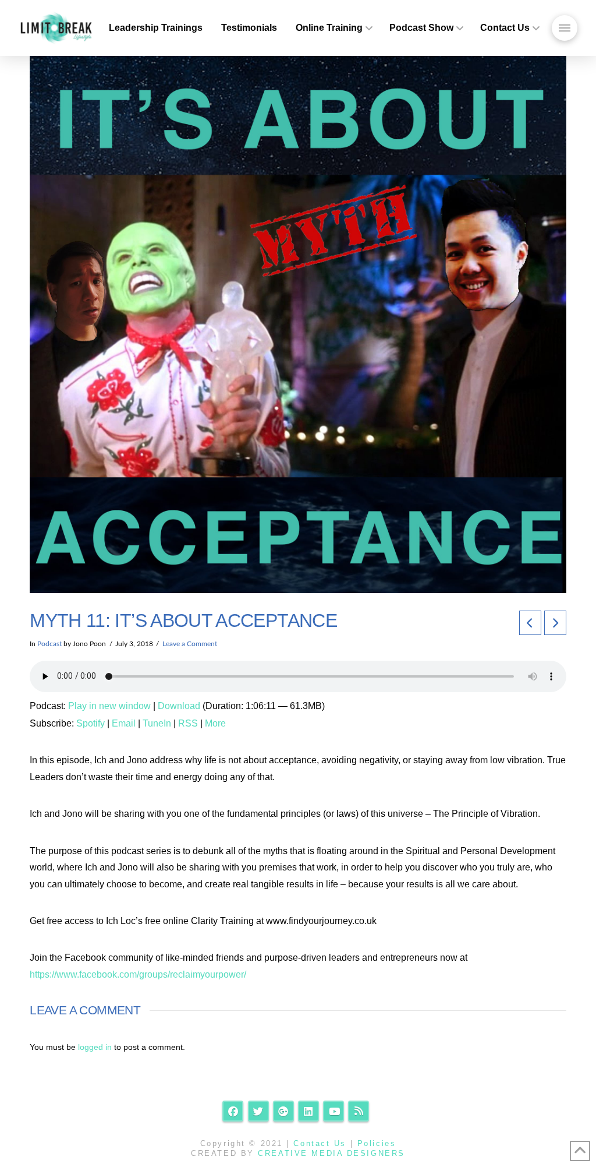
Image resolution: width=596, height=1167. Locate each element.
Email (124, 723)
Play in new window (109, 706)
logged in (95, 1047)
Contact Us (319, 1143)
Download (179, 706)
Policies (376, 1143)
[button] (564, 28)
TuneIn (157, 723)
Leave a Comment (189, 643)
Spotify (90, 723)
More (215, 723)
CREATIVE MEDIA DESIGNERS (331, 1153)
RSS (188, 723)
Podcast (49, 643)
